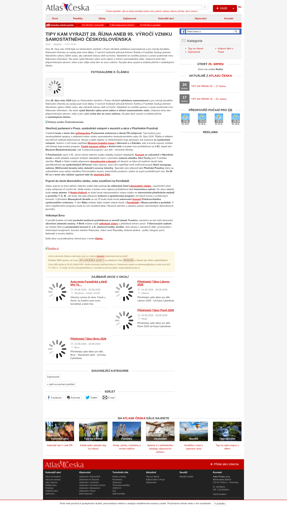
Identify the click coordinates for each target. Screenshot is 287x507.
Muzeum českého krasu (101, 143)
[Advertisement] (210, 159)
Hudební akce (52, 491)
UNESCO (116, 488)
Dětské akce (51, 485)
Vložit (223, 8)
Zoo (114, 491)
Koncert (139, 154)
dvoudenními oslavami (103, 161)
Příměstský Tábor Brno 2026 (88, 338)
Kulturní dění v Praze (155, 479)
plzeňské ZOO (102, 174)
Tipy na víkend (195, 48)
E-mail (110, 397)
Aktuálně (57, 44)
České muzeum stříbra (93, 146)
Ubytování (200, 18)
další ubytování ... (87, 494)
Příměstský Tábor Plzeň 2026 (155, 310)
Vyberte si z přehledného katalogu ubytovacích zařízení (160, 448)
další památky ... (119, 494)
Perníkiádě (133, 202)
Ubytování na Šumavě (89, 479)
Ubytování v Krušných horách (92, 485)
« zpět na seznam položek (61, 384)
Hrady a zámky (119, 476)
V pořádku (219, 503)
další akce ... (51, 494)
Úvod (55, 18)
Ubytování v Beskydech (89, 488)
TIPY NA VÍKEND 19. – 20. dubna (208, 99)
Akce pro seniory (53, 479)
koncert (137, 199)
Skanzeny (116, 482)
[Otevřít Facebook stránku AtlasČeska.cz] (210, 31)
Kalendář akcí (166, 18)
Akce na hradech (53, 476)
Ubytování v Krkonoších (89, 476)
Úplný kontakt (219, 494)
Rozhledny (117, 479)
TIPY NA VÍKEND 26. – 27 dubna (208, 86)
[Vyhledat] (205, 7)
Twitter (93, 397)
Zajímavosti (129, 18)
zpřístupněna (82, 133)
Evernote (75, 397)
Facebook (55, 397)
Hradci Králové (78, 192)
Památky (78, 18)
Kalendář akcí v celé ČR (59, 445)
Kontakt (228, 18)
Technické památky (121, 485)
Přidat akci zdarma (226, 464)
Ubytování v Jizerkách (89, 482)
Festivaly (49, 488)
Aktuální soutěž (186, 476)
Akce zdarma (51, 482)
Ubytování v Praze (87, 491)
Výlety (101, 18)
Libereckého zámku (140, 186)
